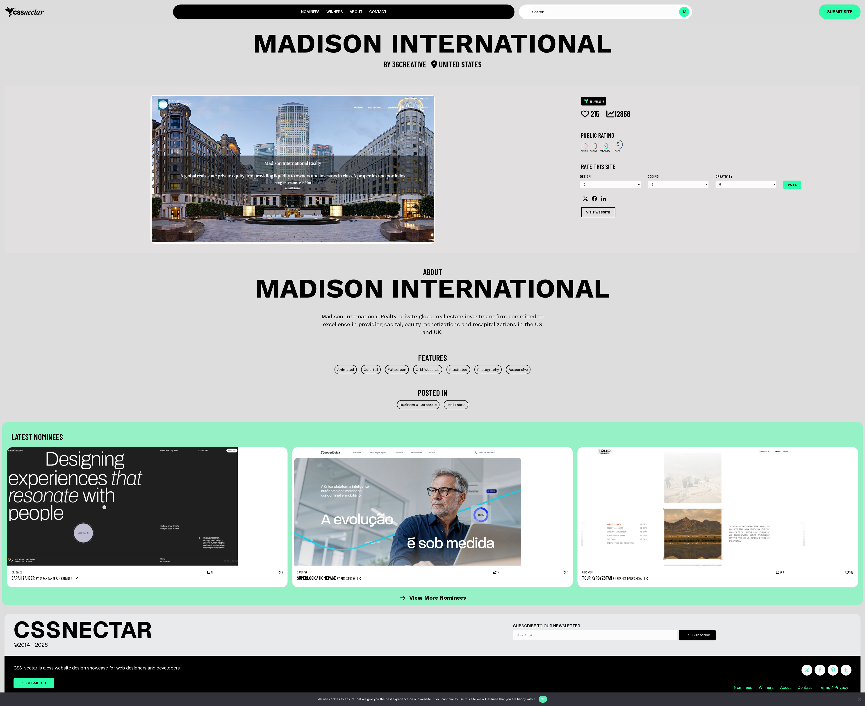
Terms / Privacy (833, 687)
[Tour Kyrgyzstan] (693, 449)
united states (459, 64)
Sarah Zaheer (23, 578)
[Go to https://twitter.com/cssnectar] (806, 670)
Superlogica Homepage (316, 578)
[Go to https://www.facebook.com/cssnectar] (820, 670)
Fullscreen (397, 369)
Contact (804, 687)
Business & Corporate (418, 405)
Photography (488, 369)
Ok (543, 699)
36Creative (410, 64)
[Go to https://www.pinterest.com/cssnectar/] (833, 670)
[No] (859, 699)
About (785, 687)
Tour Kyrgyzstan (597, 578)
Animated (345, 369)
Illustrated (458, 369)
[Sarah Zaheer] (122, 449)
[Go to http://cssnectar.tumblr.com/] (846, 670)
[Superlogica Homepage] (407, 449)
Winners (766, 687)
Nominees (743, 687)
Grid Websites (427, 369)
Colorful (371, 369)
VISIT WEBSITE (598, 212)
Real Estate (456, 405)
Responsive (518, 369)
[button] (684, 12)
